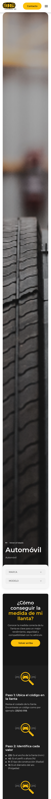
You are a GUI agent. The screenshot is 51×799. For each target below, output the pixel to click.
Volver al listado (16, 543)
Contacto (32, 6)
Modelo (14, 581)
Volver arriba (25, 643)
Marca (13, 572)
